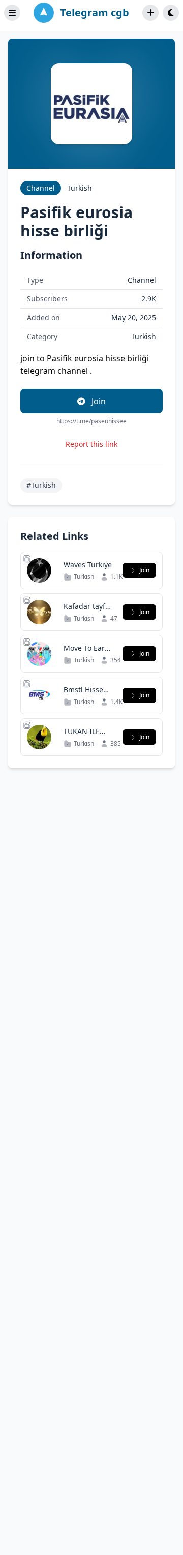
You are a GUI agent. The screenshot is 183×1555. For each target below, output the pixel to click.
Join (97, 401)
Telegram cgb (94, 12)
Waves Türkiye (88, 564)
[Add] (150, 13)
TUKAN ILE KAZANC (82, 736)
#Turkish (41, 485)
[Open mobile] (171, 13)
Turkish (79, 188)
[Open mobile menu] (12, 13)
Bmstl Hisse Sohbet (83, 695)
